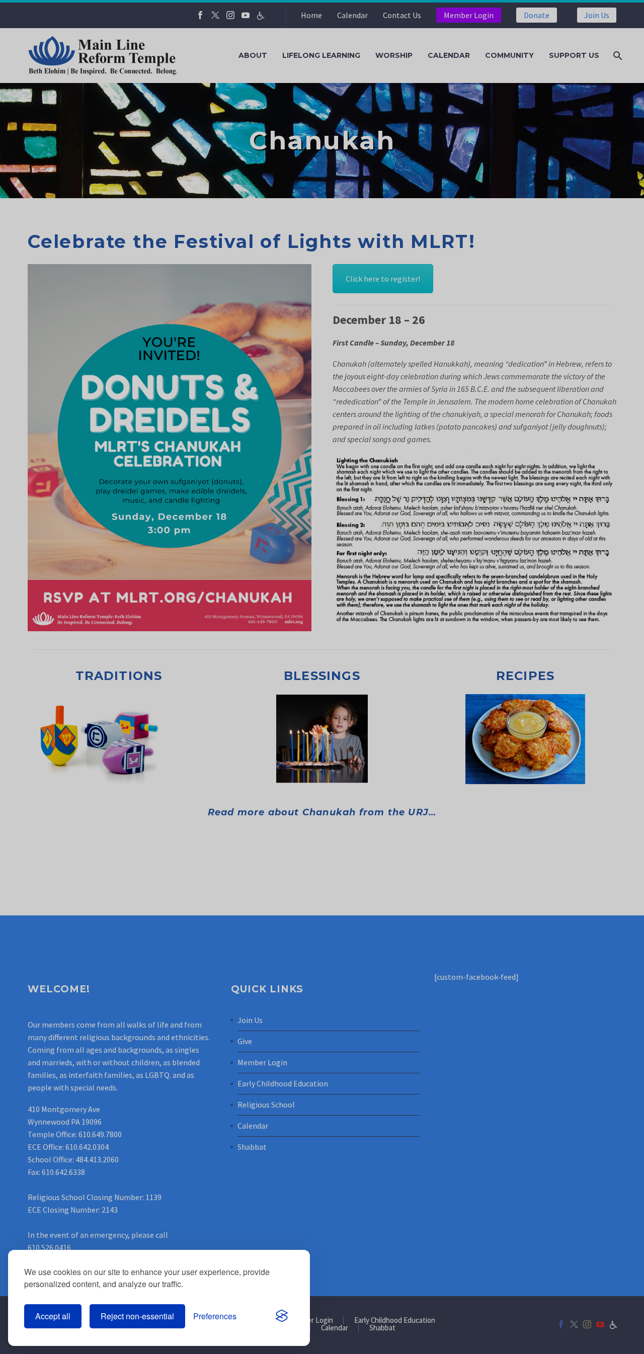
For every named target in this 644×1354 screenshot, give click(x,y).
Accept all (52, 1316)
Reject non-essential (137, 1316)
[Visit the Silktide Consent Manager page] (282, 1316)
